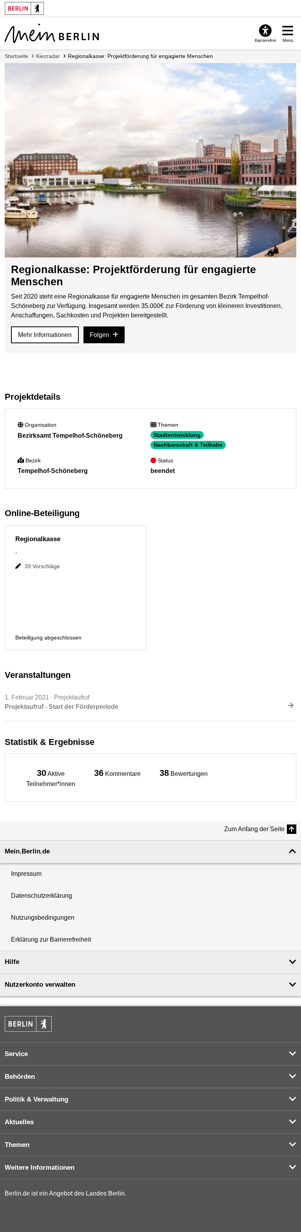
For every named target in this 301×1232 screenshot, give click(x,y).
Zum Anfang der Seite (254, 829)
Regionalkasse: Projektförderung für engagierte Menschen (140, 56)
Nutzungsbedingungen (42, 917)
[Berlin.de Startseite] (28, 1024)
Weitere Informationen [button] (39, 1167)
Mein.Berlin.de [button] (27, 851)
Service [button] (16, 1054)
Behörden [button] (20, 1076)
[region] (51, 777)
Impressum (26, 873)
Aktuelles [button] (19, 1122)
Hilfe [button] (12, 962)
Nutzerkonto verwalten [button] (40, 984)
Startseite (16, 56)
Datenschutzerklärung (41, 895)
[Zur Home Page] (52, 33)
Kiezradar (48, 56)
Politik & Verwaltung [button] (36, 1099)
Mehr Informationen (45, 335)
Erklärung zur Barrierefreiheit (51, 939)
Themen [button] (17, 1145)
